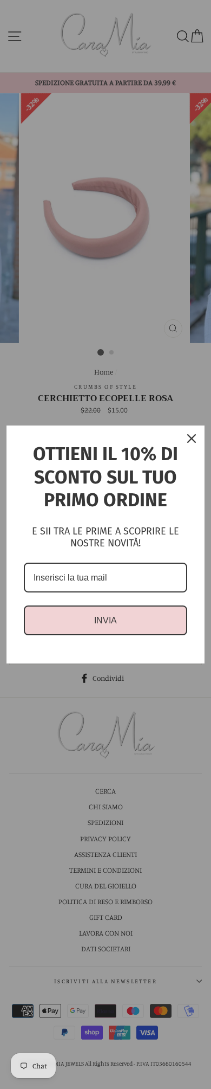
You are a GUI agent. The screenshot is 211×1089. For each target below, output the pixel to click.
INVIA (105, 620)
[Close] (192, 439)
